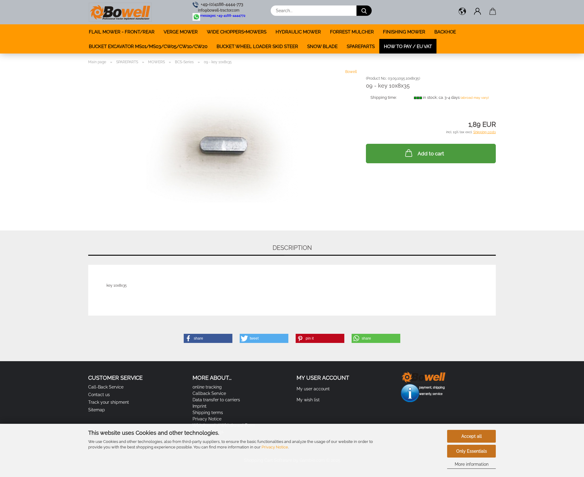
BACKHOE (445, 32)
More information (471, 464)
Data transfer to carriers (216, 399)
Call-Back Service (105, 387)
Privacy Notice (275, 447)
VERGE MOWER (181, 32)
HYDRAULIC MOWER (298, 32)
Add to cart (431, 153)
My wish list (308, 399)
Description (292, 247)
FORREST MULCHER (352, 32)
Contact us (99, 394)
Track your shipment (108, 402)
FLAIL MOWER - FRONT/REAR (122, 32)
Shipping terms (208, 412)
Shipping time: (383, 97)
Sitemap (96, 409)
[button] (462, 12)
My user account (313, 388)
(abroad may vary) (475, 98)
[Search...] (364, 10)
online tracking (207, 387)
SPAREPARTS (361, 46)
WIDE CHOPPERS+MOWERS (236, 32)
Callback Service (209, 393)
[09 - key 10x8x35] (223, 145)
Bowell (351, 72)
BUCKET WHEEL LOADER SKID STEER (257, 46)
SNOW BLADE (322, 46)
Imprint (200, 406)
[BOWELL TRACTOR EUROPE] (120, 12)
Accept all (471, 436)
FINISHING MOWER (404, 32)
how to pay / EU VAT (408, 46)
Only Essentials (471, 451)
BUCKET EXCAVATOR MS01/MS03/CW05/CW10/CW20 (148, 46)
